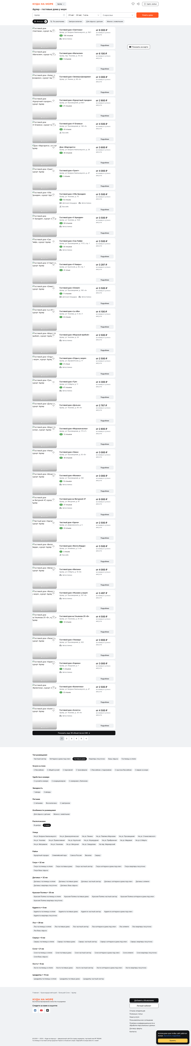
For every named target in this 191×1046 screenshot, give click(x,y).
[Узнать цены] (147, 15)
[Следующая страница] (86, 738)
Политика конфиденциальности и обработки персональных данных (142, 1024)
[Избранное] (133, 4)
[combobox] (60, 4)
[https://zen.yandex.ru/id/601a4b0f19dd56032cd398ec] (47, 1010)
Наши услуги (134, 1017)
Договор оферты (136, 1028)
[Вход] (138, 4)
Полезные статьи (136, 1014)
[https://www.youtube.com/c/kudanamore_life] (41, 1010)
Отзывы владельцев (137, 1011)
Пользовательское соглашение (141, 1020)
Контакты (133, 1032)
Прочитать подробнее (172, 1036)
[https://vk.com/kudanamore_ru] (35, 1010)
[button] (65, 15)
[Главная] (42, 4)
